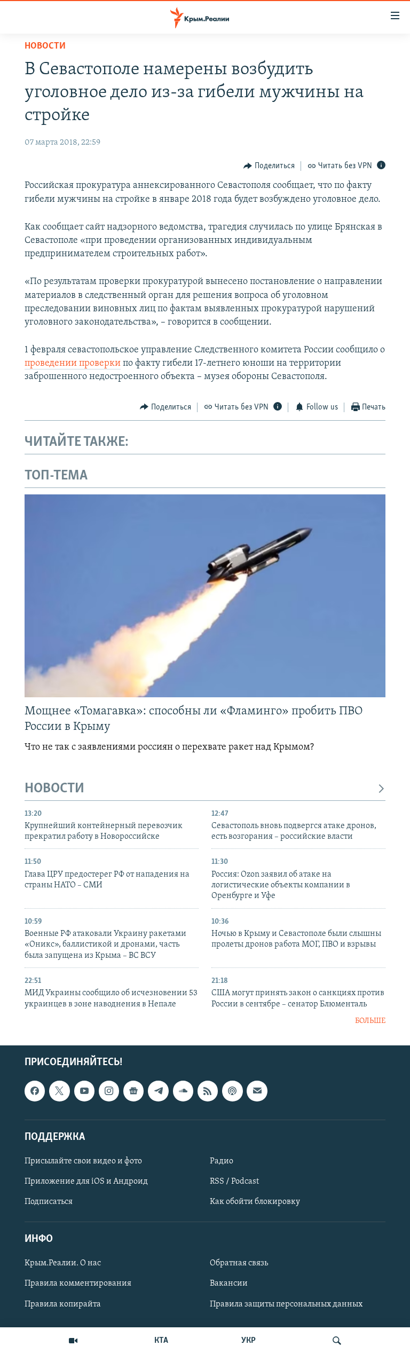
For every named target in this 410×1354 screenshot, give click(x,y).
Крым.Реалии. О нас (63, 1263)
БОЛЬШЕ (370, 1021)
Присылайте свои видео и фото (83, 1161)
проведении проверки (73, 363)
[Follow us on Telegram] (158, 1091)
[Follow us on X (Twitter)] (59, 1091)
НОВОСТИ (54, 789)
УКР (248, 1340)
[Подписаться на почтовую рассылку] (257, 1091)
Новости (45, 46)
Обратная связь (239, 1263)
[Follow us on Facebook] (35, 1091)
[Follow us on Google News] (133, 1091)
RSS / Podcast (234, 1181)
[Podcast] (232, 1091)
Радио (221, 1161)
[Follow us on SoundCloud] (183, 1091)
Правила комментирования (78, 1283)
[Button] (269, 166)
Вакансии (229, 1283)
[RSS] (208, 1091)
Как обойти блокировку (255, 1202)
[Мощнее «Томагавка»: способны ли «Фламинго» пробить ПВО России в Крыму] (205, 595)
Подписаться (49, 1202)
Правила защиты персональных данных (286, 1304)
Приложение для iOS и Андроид (86, 1181)
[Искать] (337, 1340)
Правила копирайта (63, 1304)
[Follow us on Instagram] (109, 1091)
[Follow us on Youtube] (84, 1091)
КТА (161, 1340)
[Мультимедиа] (73, 1340)
